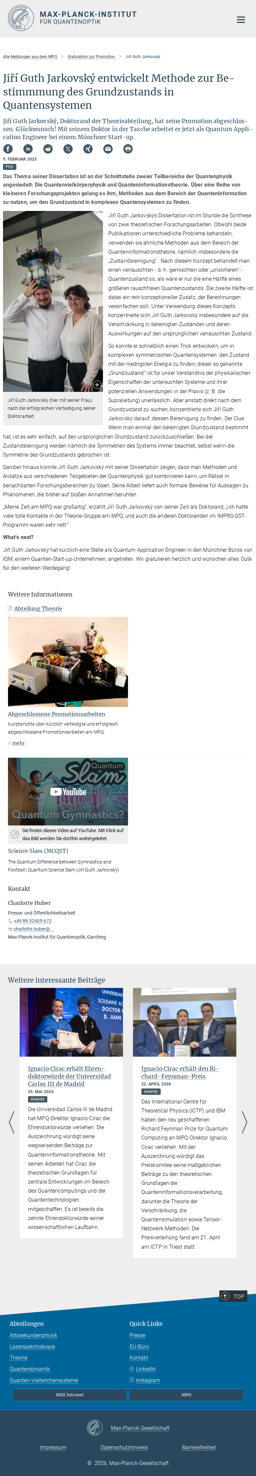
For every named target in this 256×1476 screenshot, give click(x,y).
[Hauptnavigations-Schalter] (241, 19)
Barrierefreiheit (199, 1447)
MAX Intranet (70, 1394)
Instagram (148, 1380)
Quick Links (146, 1323)
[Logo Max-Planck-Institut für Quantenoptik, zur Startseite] (116, 18)
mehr (18, 743)
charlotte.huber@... (34, 929)
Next (244, 1123)
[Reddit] (48, 149)
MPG (186, 1394)
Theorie (18, 1358)
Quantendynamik (30, 1369)
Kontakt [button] (19, 889)
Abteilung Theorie (38, 608)
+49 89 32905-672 (33, 921)
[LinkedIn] (28, 149)
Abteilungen (27, 1323)
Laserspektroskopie (32, 1346)
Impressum (53, 1447)
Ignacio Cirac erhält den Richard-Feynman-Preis (180, 1072)
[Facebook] (8, 149)
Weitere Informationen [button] (40, 594)
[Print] (128, 149)
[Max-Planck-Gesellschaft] (99, 1428)
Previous (11, 1123)
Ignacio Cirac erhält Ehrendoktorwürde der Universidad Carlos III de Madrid (69, 1076)
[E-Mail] (108, 149)
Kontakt (139, 1358)
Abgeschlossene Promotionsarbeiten (56, 714)
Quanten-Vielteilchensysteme (44, 1380)
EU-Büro (139, 1346)
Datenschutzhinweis (124, 1447)
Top (238, 1296)
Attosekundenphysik (33, 1335)
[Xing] (88, 149)
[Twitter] (68, 149)
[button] (97, 385)
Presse (137, 1335)
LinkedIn (146, 1369)
